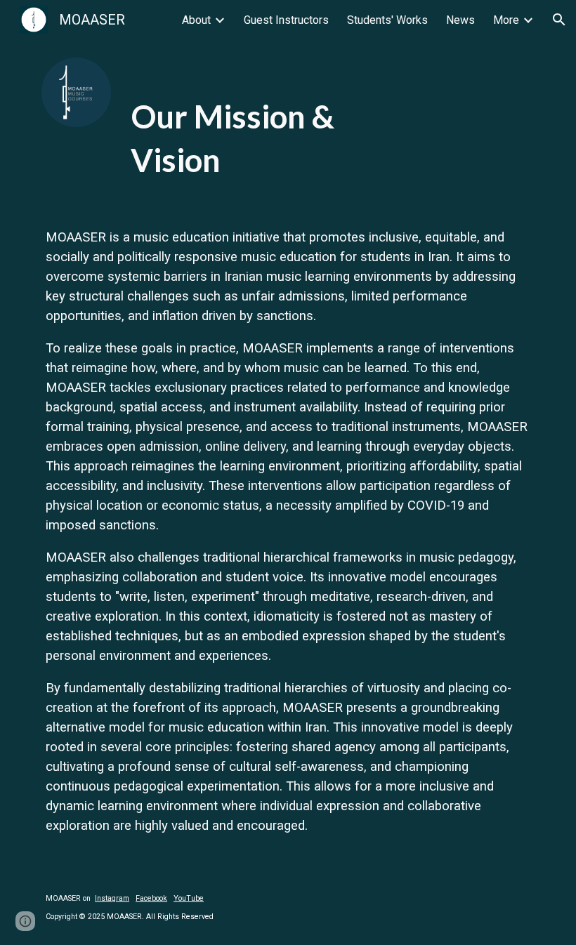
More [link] (506, 20)
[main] (267, 122)
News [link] (460, 20)
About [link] (196, 20)
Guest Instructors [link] (286, 20)
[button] (559, 20)
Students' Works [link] (387, 20)
